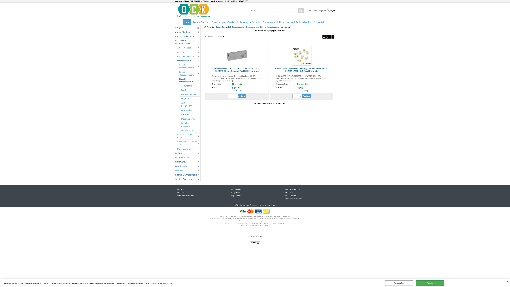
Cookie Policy (168, 283)
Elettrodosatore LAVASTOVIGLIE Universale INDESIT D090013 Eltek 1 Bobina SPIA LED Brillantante (236, 69)
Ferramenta (269, 22)
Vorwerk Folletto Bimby (299, 22)
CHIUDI (508, 281)
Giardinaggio (218, 22)
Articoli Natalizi (184, 48)
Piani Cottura (187, 130)
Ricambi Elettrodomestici (186, 80)
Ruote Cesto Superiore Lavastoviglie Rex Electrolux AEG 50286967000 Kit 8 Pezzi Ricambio (301, 69)
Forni (183, 90)
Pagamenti (236, 192)
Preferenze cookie (255, 236)
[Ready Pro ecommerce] (255, 243)
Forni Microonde (188, 94)
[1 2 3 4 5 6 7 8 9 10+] (233, 96)
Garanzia (289, 192)
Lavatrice (185, 114)
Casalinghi (232, 22)
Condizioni (236, 189)
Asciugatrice (186, 86)
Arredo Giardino (201, 22)
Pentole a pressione (185, 124)
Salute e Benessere (183, 179)
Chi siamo (182, 189)
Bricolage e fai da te (250, 22)
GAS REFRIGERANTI (187, 104)
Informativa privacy (186, 196)
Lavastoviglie (187, 110)
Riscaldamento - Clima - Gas (187, 143)
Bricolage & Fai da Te (184, 36)
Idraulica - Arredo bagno (185, 136)
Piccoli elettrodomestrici (187, 73)
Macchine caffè (188, 119)
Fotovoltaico (319, 22)
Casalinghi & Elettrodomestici (182, 42)
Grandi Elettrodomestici (186, 66)
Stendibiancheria (185, 149)
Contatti (181, 192)
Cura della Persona (185, 56)
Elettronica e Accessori (185, 157)
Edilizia (280, 22)
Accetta (430, 283)
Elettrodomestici (184, 60)
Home (187, 22)
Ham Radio (180, 170)
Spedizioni (236, 196)
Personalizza (399, 283)
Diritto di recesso (293, 189)
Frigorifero (186, 98)
